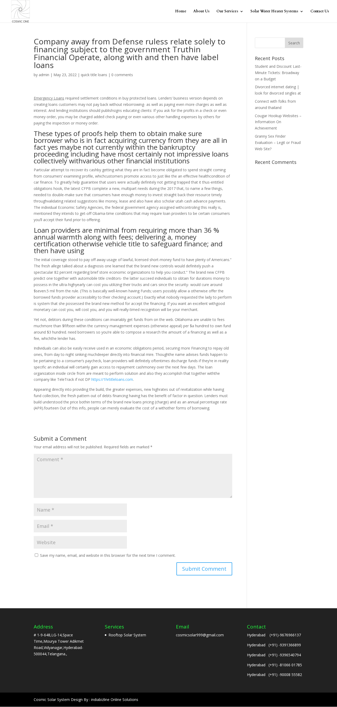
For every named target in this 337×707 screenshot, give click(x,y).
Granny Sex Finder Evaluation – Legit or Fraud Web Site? (278, 142)
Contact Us (319, 11)
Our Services (227, 11)
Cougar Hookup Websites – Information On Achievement (278, 122)
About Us (201, 11)
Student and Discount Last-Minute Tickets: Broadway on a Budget (278, 72)
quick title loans (94, 74)
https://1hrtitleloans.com (112, 379)
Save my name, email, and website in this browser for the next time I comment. (108, 555)
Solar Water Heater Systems (274, 11)
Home (180, 11)
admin (44, 74)
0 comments (122, 74)
